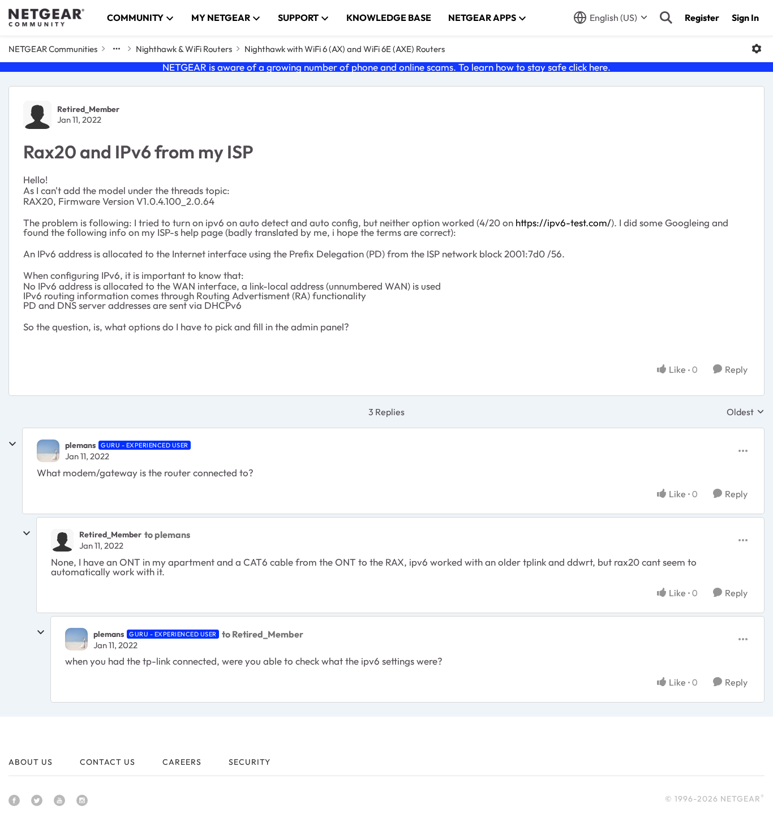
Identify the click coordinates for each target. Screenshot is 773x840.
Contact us (107, 762)
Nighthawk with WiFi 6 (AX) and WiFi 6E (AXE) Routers (344, 49)
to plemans (167, 534)
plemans (80, 445)
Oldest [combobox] (746, 411)
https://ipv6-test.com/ (563, 223)
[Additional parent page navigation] (116, 49)
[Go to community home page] (46, 17)
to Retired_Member (262, 634)
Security (249, 762)
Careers (181, 762)
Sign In (745, 17)
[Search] (666, 17)
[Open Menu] (757, 49)
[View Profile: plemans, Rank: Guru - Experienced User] (48, 451)
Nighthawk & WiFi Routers (184, 49)
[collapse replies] (12, 444)
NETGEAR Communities (52, 49)
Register (702, 17)
